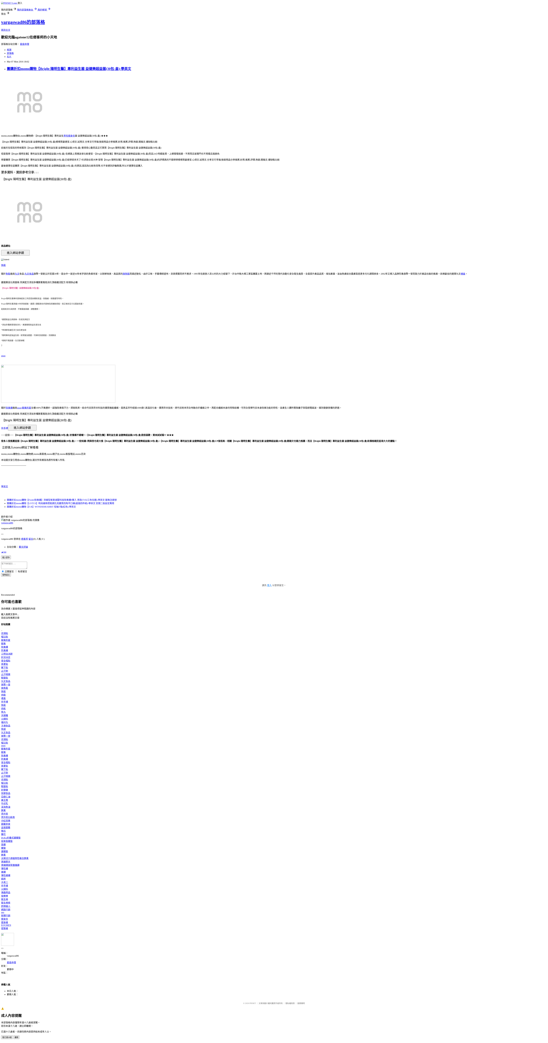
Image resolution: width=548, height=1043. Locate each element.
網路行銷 (5, 909)
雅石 (3, 831)
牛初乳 (4, 803)
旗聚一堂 (5, 684)
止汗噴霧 (5, 674)
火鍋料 (4, 719)
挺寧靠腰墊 (7, 841)
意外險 (4, 814)
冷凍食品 (5, 726)
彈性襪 (4, 868)
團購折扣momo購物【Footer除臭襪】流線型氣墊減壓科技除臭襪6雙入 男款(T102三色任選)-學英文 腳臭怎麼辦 (62, 500)
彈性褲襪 (5, 875)
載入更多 (6, 557)
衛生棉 (4, 899)
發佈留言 (6, 575)
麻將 (3, 879)
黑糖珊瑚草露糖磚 (10, 865)
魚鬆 (3, 265)
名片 (9, 56)
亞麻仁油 (5, 797)
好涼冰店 (5, 657)
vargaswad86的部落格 (23, 22)
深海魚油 (5, 807)
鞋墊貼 (4, 678)
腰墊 (3, 848)
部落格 (10, 53)
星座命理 (24, 44)
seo (2, 912)
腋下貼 (4, 667)
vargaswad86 (7, 523)
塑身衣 (4, 919)
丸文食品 (29, 274)
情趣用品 (5, 892)
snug (3, 356)
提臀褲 (4, 928)
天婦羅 (4, 715)
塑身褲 (4, 922)
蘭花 (3, 834)
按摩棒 (4, 896)
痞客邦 (24, 539)
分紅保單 (5, 820)
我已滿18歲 (7, 1037)
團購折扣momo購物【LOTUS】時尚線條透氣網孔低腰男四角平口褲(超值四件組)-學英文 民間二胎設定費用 (60, 503)
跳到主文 (5, 30)
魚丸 (3, 712)
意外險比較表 (8, 817)
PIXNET (252, 1003)
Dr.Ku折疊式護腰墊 (11, 838)
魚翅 (3, 729)
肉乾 (3, 708)
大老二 (4, 882)
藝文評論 (23, 547)
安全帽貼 (5, 661)
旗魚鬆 (126, 274)
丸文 (17, 274)
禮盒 (463, 274)
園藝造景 (5, 824)
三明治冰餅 (7, 654)
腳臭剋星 (26, 408)
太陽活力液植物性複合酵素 (15, 858)
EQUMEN (6, 925)
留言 (31, 539)
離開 (16, 1037)
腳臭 (3, 643)
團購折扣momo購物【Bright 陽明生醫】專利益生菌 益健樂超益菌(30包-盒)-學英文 (69, 69)
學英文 (4, 486)
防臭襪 (4, 650)
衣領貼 (4, 633)
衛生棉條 (5, 903)
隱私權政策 (290, 1003)
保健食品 (5, 793)
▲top (3, 552)
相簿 (9, 50)
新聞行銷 (5, 915)
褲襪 (3, 872)
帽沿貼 (4, 637)
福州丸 (4, 722)
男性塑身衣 (69, 136)
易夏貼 (4, 664)
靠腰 (3, 844)
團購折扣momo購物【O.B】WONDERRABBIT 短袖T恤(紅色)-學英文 (41, 507)
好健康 (4, 790)
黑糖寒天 (5, 862)
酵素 (3, 810)
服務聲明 (301, 1003)
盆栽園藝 (5, 827)
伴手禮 (4, 428)
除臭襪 (9, 408)
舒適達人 (5, 906)
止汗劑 (4, 671)
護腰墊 (4, 851)
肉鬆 (3, 695)
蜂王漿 (4, 800)
